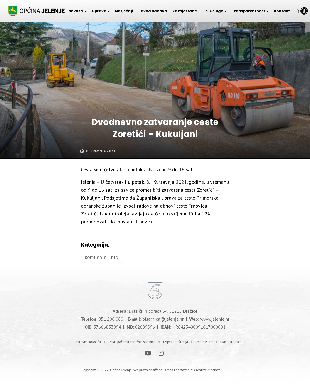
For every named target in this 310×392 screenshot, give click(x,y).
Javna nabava (152, 11)
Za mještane (184, 11)
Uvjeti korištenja (175, 341)
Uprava (99, 11)
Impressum (204, 341)
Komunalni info (101, 257)
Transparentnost (248, 11)
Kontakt (282, 11)
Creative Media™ (207, 370)
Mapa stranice (230, 341)
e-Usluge (214, 11)
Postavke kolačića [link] (87, 341)
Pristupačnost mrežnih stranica (131, 341)
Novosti (75, 11)
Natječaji (124, 11)
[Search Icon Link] (297, 11)
